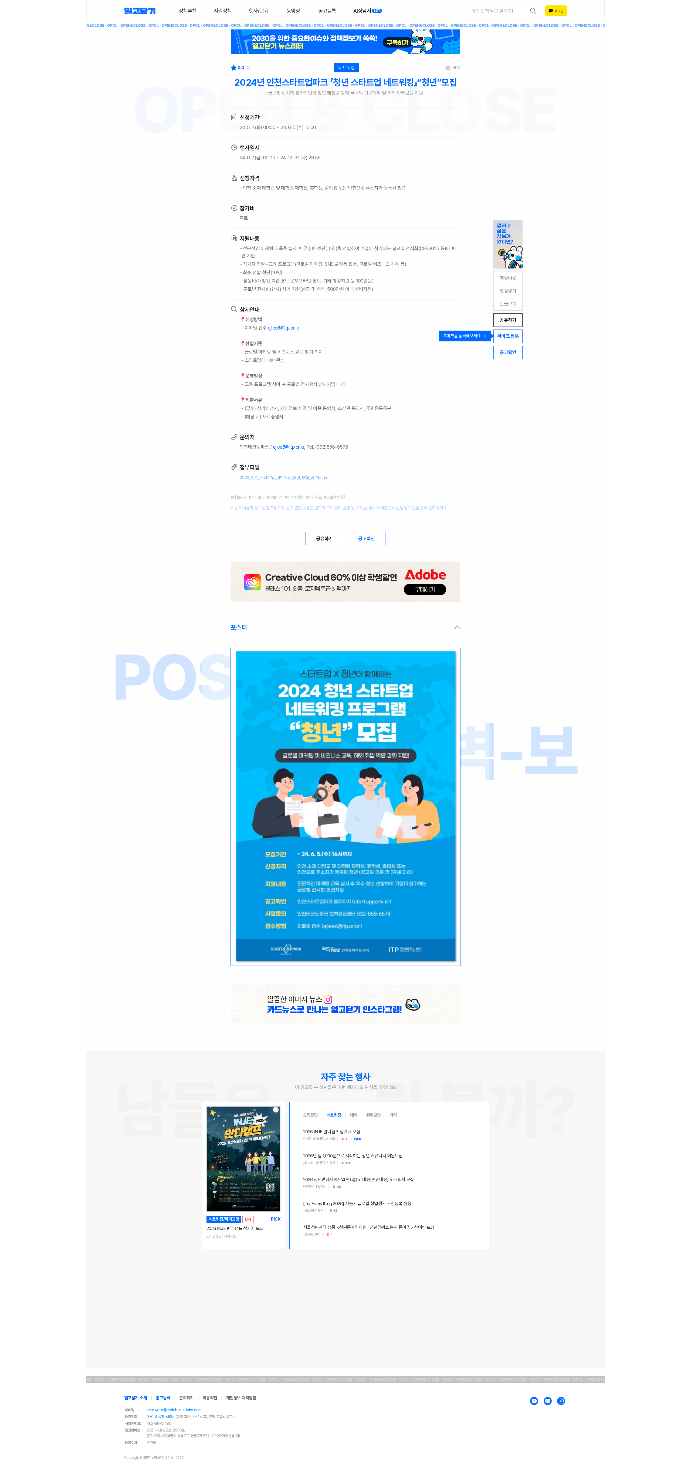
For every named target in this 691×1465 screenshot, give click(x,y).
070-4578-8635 (160, 1416)
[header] (345, 41)
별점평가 (508, 291)
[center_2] (345, 1004)
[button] (345, 627)
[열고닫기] (139, 11)
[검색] (505, 10)
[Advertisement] (345, 1291)
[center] (345, 582)
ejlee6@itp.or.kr (283, 328)
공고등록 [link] (163, 1397)
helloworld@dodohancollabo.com (174, 1410)
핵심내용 (508, 278)
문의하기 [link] (186, 1397)
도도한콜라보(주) (154, 1458)
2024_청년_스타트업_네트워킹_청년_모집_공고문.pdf (284, 477)
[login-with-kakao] (556, 10)
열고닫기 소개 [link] (135, 1397)
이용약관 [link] (210, 1397)
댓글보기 (508, 304)
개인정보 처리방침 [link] (241, 1397)
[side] (508, 244)
